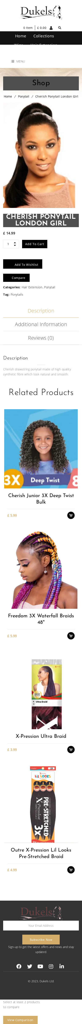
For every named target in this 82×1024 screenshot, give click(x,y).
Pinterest (40, 966)
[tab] (41, 311)
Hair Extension (32, 287)
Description (41, 310)
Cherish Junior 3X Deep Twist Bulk (41, 499)
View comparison (20, 1020)
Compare (73, 478)
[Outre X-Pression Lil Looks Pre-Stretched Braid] (41, 803)
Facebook (19, 966)
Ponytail (23, 96)
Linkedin (61, 966)
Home (8, 96)
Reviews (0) (41, 337)
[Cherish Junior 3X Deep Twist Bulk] (41, 449)
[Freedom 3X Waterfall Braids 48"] (41, 569)
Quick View (73, 486)
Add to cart (34, 244)
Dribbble (51, 966)
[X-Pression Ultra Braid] (41, 689)
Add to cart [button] (73, 464)
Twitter (29, 966)
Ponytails (17, 294)
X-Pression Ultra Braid (41, 736)
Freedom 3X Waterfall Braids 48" (41, 619)
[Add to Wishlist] (73, 471)
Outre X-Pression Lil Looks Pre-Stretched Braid (41, 853)
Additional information (41, 324)
